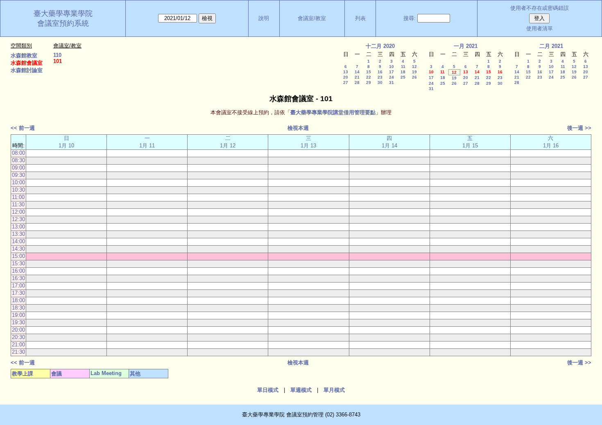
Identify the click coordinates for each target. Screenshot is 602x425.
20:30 (18, 337)
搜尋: (409, 18)
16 (380, 72)
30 (380, 82)
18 (403, 72)
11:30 (18, 204)
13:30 (18, 234)
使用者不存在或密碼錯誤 (539, 8)
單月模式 (334, 390)
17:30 (18, 293)
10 (391, 66)
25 (403, 77)
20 (345, 77)
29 (368, 82)
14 (357, 72)
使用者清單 (539, 28)
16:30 (18, 278)
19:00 (18, 315)
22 (368, 77)
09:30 (18, 175)
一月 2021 (466, 46)
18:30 (18, 308)
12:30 (18, 219)
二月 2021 (551, 46)
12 (414, 66)
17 (391, 72)
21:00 (18, 344)
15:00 (18, 256)
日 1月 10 (66, 142)
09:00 (18, 168)
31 (391, 82)
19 (414, 72)
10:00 (18, 182)
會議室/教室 (312, 18)
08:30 (18, 160)
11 (403, 66)
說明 (263, 18)
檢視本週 (298, 128)
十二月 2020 (380, 46)
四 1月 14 (389, 142)
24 (391, 77)
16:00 (18, 271)
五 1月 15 (470, 142)
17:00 (18, 286)
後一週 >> (579, 128)
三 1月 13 (308, 142)
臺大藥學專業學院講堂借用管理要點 (333, 112)
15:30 (18, 263)
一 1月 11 (147, 142)
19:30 (18, 322)
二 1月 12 (227, 142)
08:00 (18, 153)
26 (414, 77)
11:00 (18, 197)
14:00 (18, 241)
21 (357, 77)
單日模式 (267, 390)
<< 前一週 (23, 128)
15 (368, 72)
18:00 (18, 300)
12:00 (18, 212)
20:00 (18, 330)
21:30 (18, 352)
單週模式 (301, 390)
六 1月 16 (551, 142)
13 (345, 72)
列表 (360, 18)
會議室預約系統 (63, 23)
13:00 (18, 227)
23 (380, 77)
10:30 (18, 190)
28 (357, 82)
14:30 (18, 249)
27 (345, 82)
